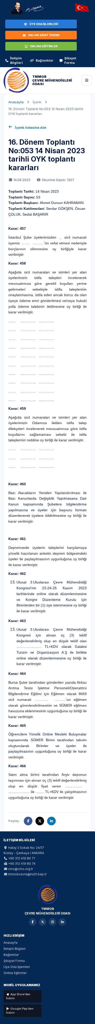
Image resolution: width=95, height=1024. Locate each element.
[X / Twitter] (42, 922)
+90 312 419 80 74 (21, 863)
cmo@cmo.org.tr (20, 869)
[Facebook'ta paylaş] (28, 821)
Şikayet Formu (70, 60)
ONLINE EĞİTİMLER (44, 46)
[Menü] (86, 80)
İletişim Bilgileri (16, 60)
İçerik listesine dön (30, 127)
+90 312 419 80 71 (21, 858)
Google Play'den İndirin (19, 1011)
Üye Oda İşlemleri (17, 967)
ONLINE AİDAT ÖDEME (44, 35)
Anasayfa (16, 102)
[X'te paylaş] (39, 821)
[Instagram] (52, 922)
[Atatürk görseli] (26, 8)
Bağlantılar (44, 60)
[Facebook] (32, 922)
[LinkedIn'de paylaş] (51, 821)
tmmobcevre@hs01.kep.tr (27, 874)
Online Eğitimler (15, 973)
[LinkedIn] (62, 922)
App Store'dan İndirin (18, 996)
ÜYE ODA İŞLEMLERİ (43, 24)
